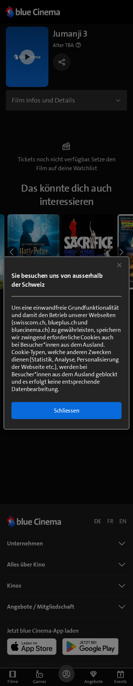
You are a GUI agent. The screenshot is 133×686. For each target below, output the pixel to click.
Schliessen (66, 410)
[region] (66, 343)
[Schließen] (119, 265)
